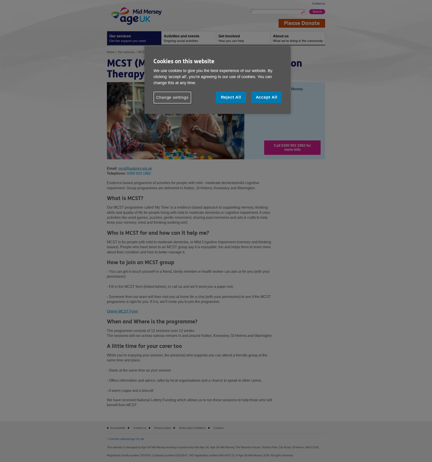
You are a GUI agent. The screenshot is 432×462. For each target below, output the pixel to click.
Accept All (266, 97)
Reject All (231, 97)
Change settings (172, 97)
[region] (217, 80)
